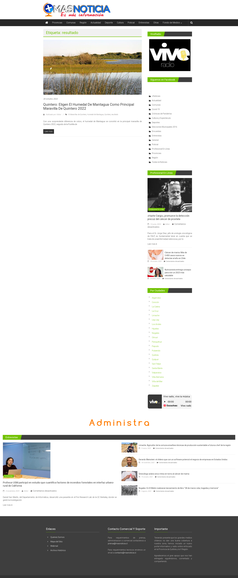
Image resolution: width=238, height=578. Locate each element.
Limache (155, 315)
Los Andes (156, 324)
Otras (156, 22)
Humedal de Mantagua (95, 114)
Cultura (120, 22)
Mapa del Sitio (56, 541)
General (155, 140)
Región (83, 22)
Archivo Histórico (58, 550)
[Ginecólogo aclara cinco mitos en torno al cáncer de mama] (129, 476)
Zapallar (155, 386)
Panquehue (157, 342)
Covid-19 (156, 109)
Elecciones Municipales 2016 (164, 127)
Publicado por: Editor (53, 114)
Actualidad (96, 22)
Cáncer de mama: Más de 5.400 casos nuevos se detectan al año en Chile (176, 255)
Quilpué (155, 359)
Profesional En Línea (161, 149)
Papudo (155, 346)
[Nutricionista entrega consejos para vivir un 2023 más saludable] (155, 272)
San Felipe (156, 364)
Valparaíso (156, 373)
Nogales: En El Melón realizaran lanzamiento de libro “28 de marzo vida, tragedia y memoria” (179, 488)
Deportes (156, 122)
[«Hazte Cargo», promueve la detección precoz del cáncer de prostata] (170, 195)
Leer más (152, 244)
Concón (155, 302)
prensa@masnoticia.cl (118, 543)
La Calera (156, 307)
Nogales (155, 333)
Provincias (57, 22)
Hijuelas (155, 329)
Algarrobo (156, 298)
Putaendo (156, 351)
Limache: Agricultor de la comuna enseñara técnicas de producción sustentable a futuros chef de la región (185, 445)
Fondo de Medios (171, 22)
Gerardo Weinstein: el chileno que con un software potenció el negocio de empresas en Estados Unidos (183, 459)
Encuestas (156, 131)
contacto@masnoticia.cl (125, 553)
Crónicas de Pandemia (162, 114)
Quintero (107, 114)
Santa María (157, 368)
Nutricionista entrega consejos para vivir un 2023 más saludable (178, 273)
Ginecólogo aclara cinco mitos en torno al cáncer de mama (164, 474)
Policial (131, 22)
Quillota (155, 355)
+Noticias (156, 96)
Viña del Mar (157, 381)
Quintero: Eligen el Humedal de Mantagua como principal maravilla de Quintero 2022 (88, 106)
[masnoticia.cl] (46, 22)
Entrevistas (144, 22)
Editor (167, 224)
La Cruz (155, 311)
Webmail (54, 546)
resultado (114, 114)
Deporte (109, 22)
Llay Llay (155, 320)
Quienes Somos (57, 537)
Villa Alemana (158, 377)
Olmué (155, 337)
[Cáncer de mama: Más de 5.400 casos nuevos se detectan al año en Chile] (155, 254)
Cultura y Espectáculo (161, 118)
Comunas (71, 22)
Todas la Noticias (159, 162)
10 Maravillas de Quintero (77, 114)
